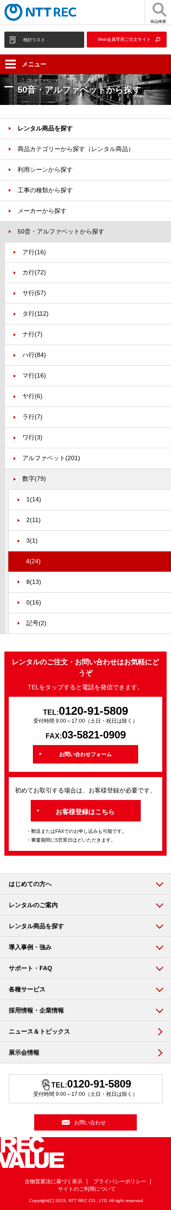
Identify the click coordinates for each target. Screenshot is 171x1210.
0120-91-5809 (93, 710)
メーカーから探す (42, 210)
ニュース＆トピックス (39, 1031)
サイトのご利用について (87, 1189)
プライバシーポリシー (119, 1181)
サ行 (34, 292)
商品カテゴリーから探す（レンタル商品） (76, 148)
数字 (34, 478)
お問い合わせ (90, 1123)
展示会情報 (24, 1052)
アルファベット (51, 457)
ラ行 (32, 416)
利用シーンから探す (45, 169)
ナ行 (32, 334)
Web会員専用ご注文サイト (124, 39)
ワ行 (32, 437)
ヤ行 (32, 396)
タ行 (35, 313)
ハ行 (34, 354)
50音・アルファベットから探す (61, 231)
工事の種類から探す (45, 190)
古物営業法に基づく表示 (53, 1181)
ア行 (34, 252)
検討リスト (34, 39)
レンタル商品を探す (45, 128)
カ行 (34, 272)
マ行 (34, 375)
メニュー (34, 64)
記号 (36, 623)
